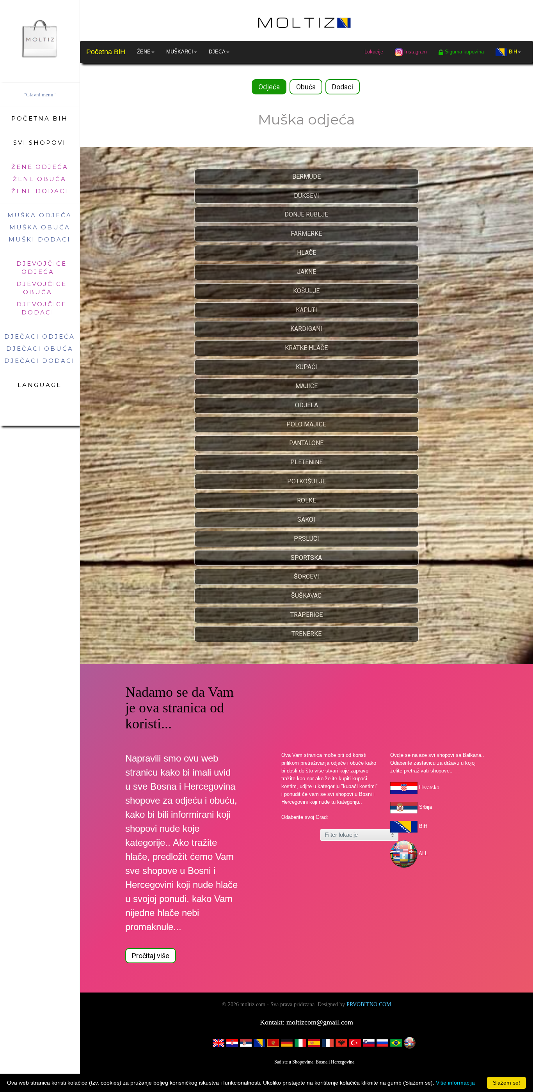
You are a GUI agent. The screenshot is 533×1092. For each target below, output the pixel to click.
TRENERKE (306, 633)
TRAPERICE (306, 614)
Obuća (306, 87)
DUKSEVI (306, 195)
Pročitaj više (150, 956)
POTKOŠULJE (306, 481)
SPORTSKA (306, 557)
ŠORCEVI (306, 576)
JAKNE (306, 271)
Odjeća (269, 87)
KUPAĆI (306, 367)
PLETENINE (306, 462)
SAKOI (306, 519)
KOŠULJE (306, 291)
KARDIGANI (306, 328)
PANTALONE (306, 443)
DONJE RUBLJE (306, 214)
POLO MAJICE (306, 424)
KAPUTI (306, 310)
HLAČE (306, 252)
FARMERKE (306, 233)
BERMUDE (306, 176)
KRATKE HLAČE (306, 348)
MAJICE (306, 386)
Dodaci (342, 87)
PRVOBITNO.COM (368, 1004)
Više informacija (455, 1083)
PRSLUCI (306, 538)
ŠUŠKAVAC (306, 595)
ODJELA (306, 405)
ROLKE (306, 500)
